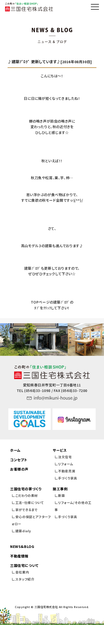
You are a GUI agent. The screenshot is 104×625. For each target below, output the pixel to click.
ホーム (15, 450)
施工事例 (60, 488)
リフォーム (65, 463)
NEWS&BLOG (22, 546)
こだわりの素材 (26, 495)
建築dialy (23, 530)
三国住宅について (24, 565)
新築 (61, 495)
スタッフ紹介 (25, 579)
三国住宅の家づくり (25, 488)
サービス (60, 450)
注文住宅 (65, 456)
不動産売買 (66, 471)
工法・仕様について (29, 502)
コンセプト (18, 459)
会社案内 (22, 572)
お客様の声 (19, 469)
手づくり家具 (67, 478)
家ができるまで (26, 509)
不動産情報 (19, 556)
